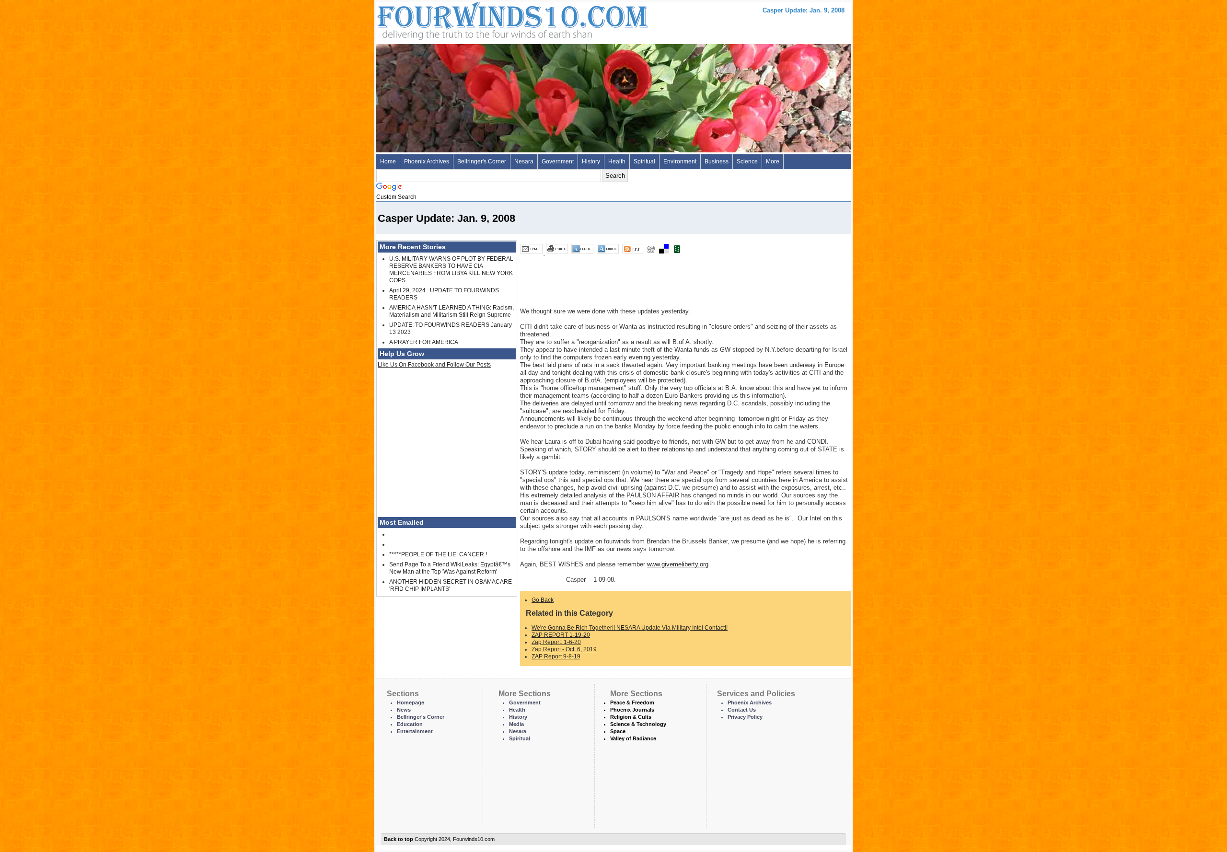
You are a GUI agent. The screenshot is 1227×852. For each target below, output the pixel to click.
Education (410, 724)
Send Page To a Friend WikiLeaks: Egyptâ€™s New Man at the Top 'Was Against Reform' (449, 568)
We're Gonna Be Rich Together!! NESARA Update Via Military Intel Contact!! (630, 627)
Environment (679, 161)
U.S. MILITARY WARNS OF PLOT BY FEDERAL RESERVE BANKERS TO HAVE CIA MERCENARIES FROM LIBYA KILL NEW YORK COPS (451, 269)
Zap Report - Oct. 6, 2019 (564, 649)
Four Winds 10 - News (472, 19)
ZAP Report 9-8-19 (556, 656)
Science (747, 161)
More (772, 161)
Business (717, 161)
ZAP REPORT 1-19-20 (561, 635)
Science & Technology (638, 724)
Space (617, 731)
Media (516, 724)
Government (558, 161)
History (591, 161)
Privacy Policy (745, 717)
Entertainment (415, 731)
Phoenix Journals (632, 710)
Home (388, 161)
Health (616, 161)
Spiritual (644, 161)
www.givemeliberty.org (677, 564)
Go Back (543, 600)
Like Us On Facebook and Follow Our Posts (434, 364)
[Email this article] (532, 252)
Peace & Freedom (632, 702)
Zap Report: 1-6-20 (556, 642)
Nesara (523, 161)
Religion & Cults (630, 717)
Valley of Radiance (633, 738)
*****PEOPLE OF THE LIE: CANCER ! (438, 554)
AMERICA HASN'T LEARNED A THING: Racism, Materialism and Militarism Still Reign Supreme (451, 311)
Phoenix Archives (426, 161)
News (404, 710)
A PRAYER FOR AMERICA (423, 342)
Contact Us (742, 710)
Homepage (410, 702)
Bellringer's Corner (481, 161)
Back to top (398, 839)
